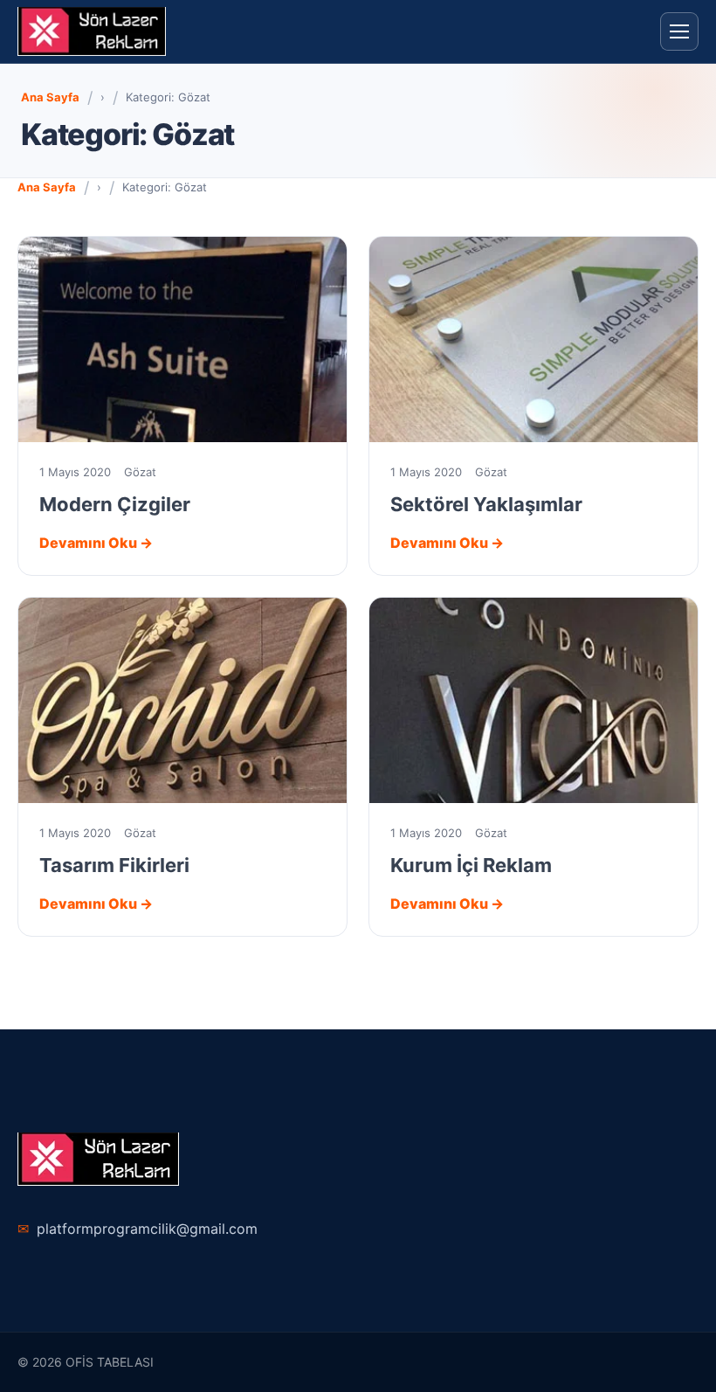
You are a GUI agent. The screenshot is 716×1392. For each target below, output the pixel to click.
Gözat (140, 472)
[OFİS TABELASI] (91, 31)
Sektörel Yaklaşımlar (486, 504)
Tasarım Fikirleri (114, 865)
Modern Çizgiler (114, 504)
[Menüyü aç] (679, 31)
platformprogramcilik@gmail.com (137, 1228)
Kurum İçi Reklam (471, 865)
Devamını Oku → (96, 542)
